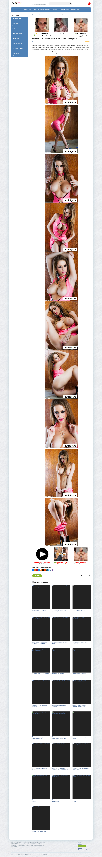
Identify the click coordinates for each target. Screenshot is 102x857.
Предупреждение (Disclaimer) (84, 849)
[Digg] (43, 570)
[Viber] (52, 570)
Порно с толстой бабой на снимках (39, 706)
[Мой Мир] (39, 570)
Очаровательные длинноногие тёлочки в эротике (40, 674)
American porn (75, 9)
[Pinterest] (37, 570)
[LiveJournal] (47, 570)
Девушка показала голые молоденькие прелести (79, 706)
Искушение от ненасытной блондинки (80, 642)
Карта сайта (80, 842)
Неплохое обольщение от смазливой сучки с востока (39, 611)
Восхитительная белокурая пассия (80, 737)
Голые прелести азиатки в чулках (59, 642)
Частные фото (65, 9)
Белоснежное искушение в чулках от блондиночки (39, 642)
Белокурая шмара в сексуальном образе (81, 800)
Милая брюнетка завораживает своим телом (60, 800)
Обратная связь (82, 846)
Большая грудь (27, 9)
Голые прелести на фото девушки (59, 706)
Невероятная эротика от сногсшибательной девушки (60, 769)
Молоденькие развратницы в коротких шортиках (40, 737)
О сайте (80, 848)
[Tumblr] (50, 570)
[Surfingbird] (48, 570)
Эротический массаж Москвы (42, 9)
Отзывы (80, 844)
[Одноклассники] (35, 570)
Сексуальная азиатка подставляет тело (58, 674)
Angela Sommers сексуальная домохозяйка (81, 769)
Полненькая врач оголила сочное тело (79, 674)
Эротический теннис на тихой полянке (40, 800)
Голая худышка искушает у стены (39, 769)
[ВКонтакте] (33, 570)
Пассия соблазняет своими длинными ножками (39, 832)
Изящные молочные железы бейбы (80, 611)
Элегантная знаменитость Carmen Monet (59, 611)
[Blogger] (41, 570)
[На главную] (19, 3)
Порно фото (55, 9)
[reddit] (45, 570)
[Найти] (70, 3)
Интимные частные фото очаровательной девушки (59, 737)
